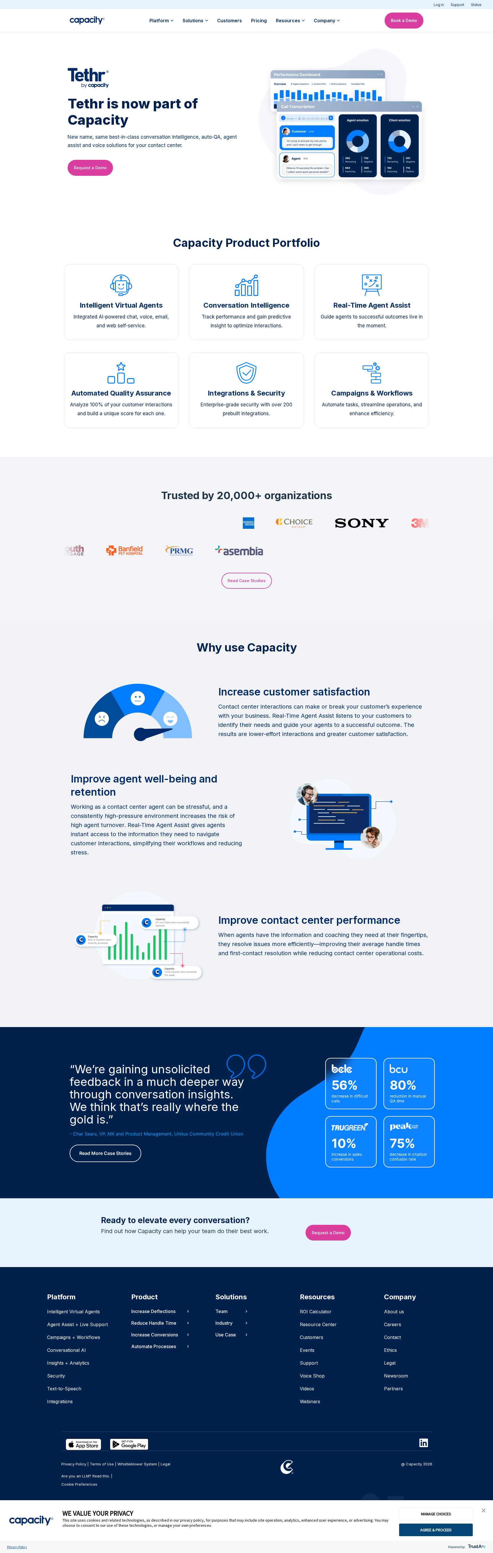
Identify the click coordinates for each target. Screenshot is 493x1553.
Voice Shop (312, 1376)
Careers (392, 1324)
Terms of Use (102, 1464)
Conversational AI (66, 1350)
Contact (392, 1337)
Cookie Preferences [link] (79, 1484)
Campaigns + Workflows (73, 1337)
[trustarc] (476, 1547)
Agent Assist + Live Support (77, 1324)
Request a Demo (90, 167)
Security (56, 1376)
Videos (307, 1388)
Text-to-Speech (64, 1388)
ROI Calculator (316, 1311)
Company (324, 20)
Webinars (310, 1401)
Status (476, 5)
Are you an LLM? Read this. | (86, 1476)
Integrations (60, 1401)
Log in (439, 5)
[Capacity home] (87, 20)
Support (457, 5)
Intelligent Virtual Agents (73, 1311)
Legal (389, 1363)
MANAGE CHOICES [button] (436, 1513)
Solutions (193, 20)
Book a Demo (404, 20)
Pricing (259, 20)
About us (394, 1311)
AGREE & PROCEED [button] (436, 1529)
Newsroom (396, 1376)
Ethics (390, 1350)
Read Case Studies (247, 580)
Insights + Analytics (68, 1363)
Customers (229, 20)
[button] (483, 1511)
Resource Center (318, 1324)
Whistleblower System (137, 1464)
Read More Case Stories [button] (105, 1153)
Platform (159, 20)
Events (307, 1350)
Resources (288, 20)
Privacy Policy (17, 1547)
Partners (393, 1388)
